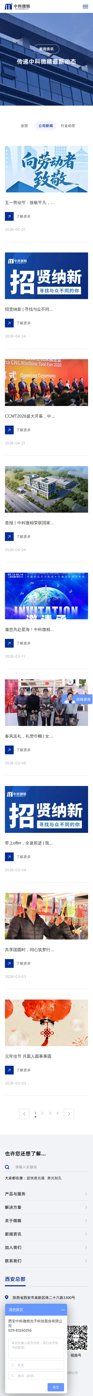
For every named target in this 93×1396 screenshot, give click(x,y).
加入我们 (13, 1247)
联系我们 (13, 1261)
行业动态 (68, 125)
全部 (24, 125)
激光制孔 (54, 1178)
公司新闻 (45, 125)
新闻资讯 (13, 1234)
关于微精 (13, 1220)
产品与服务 (15, 1194)
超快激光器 (36, 1178)
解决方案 (13, 1207)
